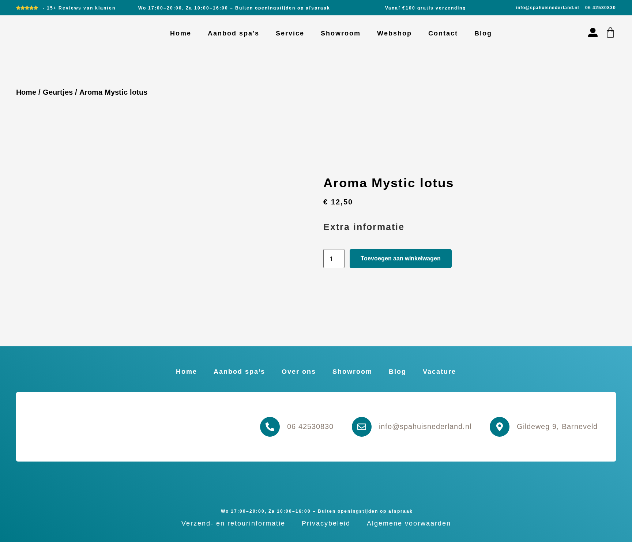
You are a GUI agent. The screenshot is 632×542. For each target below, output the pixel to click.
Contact (443, 33)
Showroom (341, 33)
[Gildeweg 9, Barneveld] (499, 427)
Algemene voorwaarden (409, 523)
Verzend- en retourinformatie (233, 523)
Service (290, 33)
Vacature (439, 371)
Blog (483, 33)
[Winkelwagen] (610, 32)
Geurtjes (58, 92)
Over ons (299, 371)
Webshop (394, 33)
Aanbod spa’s (233, 33)
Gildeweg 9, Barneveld (557, 426)
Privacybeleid (326, 523)
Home (180, 33)
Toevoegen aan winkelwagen (401, 258)
